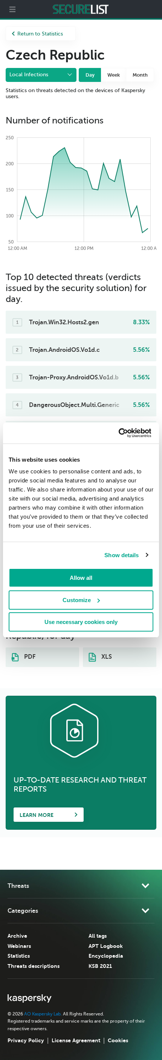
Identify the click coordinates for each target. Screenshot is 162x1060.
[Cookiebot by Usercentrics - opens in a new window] (118, 433)
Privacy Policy (26, 1040)
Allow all (81, 578)
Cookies (118, 1040)
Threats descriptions (34, 966)
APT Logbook (106, 946)
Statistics (19, 956)
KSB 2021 (100, 966)
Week (113, 75)
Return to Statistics (40, 34)
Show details (121, 555)
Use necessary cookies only (81, 622)
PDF (29, 656)
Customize (77, 600)
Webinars (19, 946)
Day (90, 75)
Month (140, 75)
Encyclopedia (106, 956)
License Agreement (76, 1040)
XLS (106, 656)
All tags (98, 936)
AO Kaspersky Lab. (43, 1014)
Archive (17, 936)
